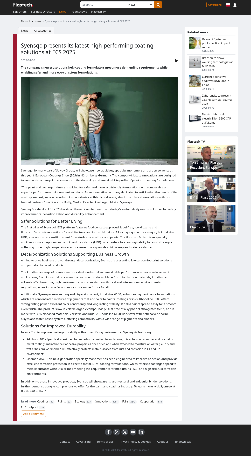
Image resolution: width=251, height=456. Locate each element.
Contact (65, 442)
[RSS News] (116, 432)
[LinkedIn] (141, 432)
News (62, 12)
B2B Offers (20, 12)
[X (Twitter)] (124, 432)
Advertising (215, 4)
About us (163, 442)
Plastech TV (98, 12)
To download (183, 442)
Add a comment (33, 414)
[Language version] (228, 4)
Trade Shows (78, 12)
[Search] (158, 4)
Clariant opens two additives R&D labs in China (215, 81)
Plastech (26, 21)
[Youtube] (133, 432)
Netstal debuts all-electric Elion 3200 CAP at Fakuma (216, 118)
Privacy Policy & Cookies (135, 442)
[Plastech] (23, 4)
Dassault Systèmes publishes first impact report (216, 43)
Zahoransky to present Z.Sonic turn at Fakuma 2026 (217, 100)
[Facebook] (108, 432)
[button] (235, 4)
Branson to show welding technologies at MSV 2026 (217, 62)
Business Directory (43, 12)
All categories (42, 30)
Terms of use (105, 442)
